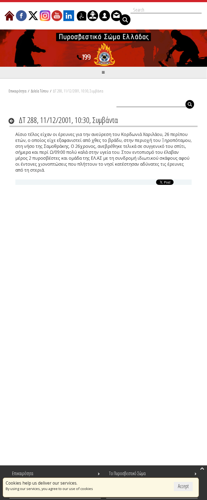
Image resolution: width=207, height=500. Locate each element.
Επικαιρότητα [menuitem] (22, 473)
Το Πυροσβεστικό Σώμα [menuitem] (127, 473)
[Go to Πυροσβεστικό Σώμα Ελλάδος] (103, 48)
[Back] (13, 120)
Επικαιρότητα (17, 91)
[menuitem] (9, 15)
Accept (183, 486)
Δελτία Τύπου (40, 91)
